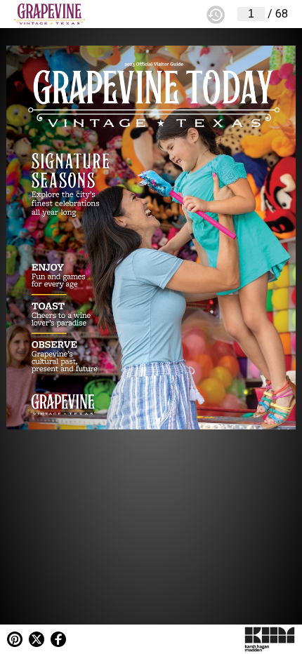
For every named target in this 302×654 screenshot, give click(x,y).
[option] (151, 327)
